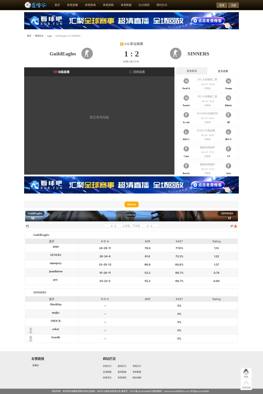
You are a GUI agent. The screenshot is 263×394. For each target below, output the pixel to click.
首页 (57, 5)
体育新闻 (90, 5)
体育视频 (108, 5)
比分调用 (144, 5)
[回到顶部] (246, 384)
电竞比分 (39, 35)
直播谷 (35, 365)
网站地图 (137, 377)
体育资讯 (107, 377)
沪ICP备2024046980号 (141, 391)
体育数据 (126, 5)
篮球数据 (122, 372)
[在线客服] (246, 373)
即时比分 (162, 5)
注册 (233, 5)
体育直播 (72, 5)
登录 (221, 5)
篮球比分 (122, 366)
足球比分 (107, 366)
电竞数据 (137, 372)
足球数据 (107, 372)
